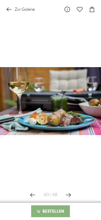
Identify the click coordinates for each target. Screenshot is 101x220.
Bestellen (52, 212)
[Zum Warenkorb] (92, 9)
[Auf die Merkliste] (79, 9)
